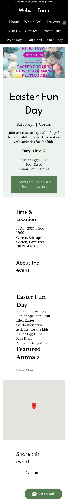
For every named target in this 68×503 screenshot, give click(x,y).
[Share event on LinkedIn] (36, 472)
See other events (34, 186)
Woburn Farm (34, 10)
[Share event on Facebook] (18, 472)
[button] (32, 22)
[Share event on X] (27, 472)
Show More (25, 370)
